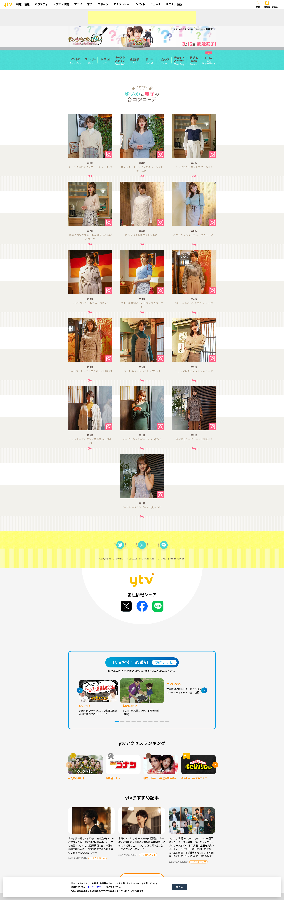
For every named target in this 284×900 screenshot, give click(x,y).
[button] (116, 721)
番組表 (267, 7)
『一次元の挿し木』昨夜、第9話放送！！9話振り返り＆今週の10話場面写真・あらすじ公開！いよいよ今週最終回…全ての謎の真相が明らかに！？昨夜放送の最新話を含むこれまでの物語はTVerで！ (91, 845)
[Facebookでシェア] (142, 606)
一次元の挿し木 (97, 858)
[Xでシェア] (126, 606)
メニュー (276, 7)
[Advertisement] (142, 17)
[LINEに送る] (157, 606)
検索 (258, 7)
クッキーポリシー (96, 887)
